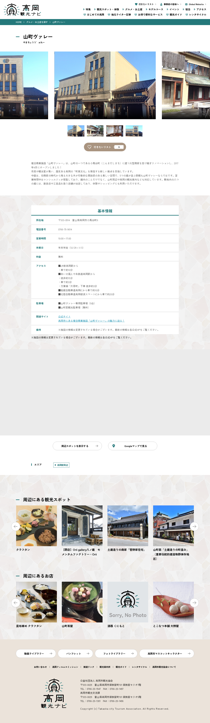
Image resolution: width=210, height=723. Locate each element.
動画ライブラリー (34, 653)
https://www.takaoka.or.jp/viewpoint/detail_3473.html (82, 530)
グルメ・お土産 (133, 9)
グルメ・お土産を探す (37, 22)
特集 (88, 9)
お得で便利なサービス (150, 14)
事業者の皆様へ (171, 4)
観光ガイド (176, 14)
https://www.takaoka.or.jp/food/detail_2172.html (127, 605)
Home (19, 22)
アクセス (201, 9)
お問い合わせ (40, 666)
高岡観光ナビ (22, 9)
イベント (174, 9)
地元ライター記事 (121, 14)
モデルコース (156, 9)
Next (194, 526)
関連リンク (88, 666)
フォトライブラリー (114, 653)
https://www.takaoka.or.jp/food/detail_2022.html (36, 605)
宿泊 (187, 9)
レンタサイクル (197, 14)
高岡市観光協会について (164, 666)
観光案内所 (105, 666)
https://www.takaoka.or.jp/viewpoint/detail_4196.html (36, 528)
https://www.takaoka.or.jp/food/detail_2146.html (173, 605)
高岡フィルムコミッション (65, 666)
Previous (15, 526)
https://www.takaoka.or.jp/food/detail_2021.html (82, 605)
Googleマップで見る (135, 446)
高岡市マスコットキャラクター (165, 653)
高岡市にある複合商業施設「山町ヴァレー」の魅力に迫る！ (91, 320)
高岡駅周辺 (62, 465)
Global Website (196, 4)
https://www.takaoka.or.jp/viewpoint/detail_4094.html (127, 528)
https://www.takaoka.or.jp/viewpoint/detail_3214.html (173, 533)
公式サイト (64, 316)
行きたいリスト (146, 4)
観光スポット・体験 (108, 9)
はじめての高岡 (95, 14)
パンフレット (73, 653)
